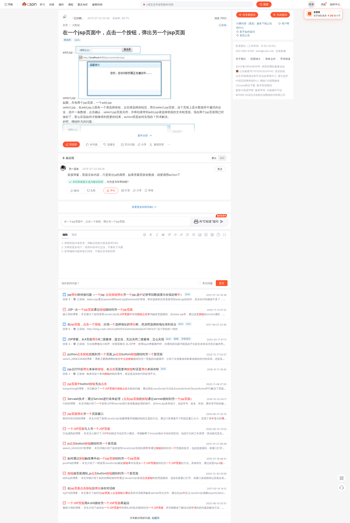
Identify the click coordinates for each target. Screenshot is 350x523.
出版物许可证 (274, 90)
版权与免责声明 (245, 90)
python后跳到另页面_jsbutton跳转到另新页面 (115, 354)
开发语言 (186, 338)
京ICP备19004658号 (248, 66)
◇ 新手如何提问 (245, 31)
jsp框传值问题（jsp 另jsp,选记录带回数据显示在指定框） (125, 294)
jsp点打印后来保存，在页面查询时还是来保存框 (113, 369)
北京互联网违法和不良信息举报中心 (256, 76)
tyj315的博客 (70, 492)
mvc (188, 323)
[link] (65, 25)
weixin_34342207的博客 (77, 448)
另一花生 (74, 168)
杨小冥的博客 (70, 314)
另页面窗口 (85, 414)
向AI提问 (282, 14)
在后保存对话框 (91, 488)
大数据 (76, 25)
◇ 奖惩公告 (243, 35)
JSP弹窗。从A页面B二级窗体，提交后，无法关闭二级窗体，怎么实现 (115, 339)
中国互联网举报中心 (247, 80)
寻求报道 (285, 58)
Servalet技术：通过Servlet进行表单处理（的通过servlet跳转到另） (130, 399)
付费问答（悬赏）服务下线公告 (254, 23)
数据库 (67, 39)
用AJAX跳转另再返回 (98, 503)
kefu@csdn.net (265, 50)
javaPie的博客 (71, 463)
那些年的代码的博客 (74, 418)
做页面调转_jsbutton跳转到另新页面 (102, 473)
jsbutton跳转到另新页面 (92, 443)
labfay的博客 (70, 477)
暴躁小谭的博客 (72, 507)
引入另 (88, 428)
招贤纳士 (255, 58)
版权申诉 (260, 90)
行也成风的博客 (72, 433)
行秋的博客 (69, 403)
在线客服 (281, 50)
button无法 (87, 384)
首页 (65, 25)
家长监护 (283, 76)
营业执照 (280, 71)
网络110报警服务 (270, 80)
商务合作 (270, 58)
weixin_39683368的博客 (77, 358)
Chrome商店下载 (245, 85)
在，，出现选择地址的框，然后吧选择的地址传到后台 (121, 324)
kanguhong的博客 (73, 388)
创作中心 (335, 4)
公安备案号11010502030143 (256, 71)
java (77, 39)
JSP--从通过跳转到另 (100, 309)
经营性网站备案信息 (273, 66)
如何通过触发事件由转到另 (103, 458)
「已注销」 (77, 18)
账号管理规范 (264, 85)
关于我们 (241, 58)
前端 (176, 338)
